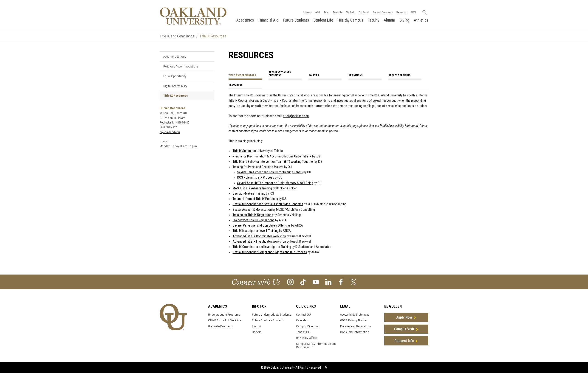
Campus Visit (404, 329)
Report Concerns (383, 12)
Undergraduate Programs (224, 314)
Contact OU (303, 314)
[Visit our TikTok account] (303, 282)
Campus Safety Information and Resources (316, 345)
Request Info (404, 341)
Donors (256, 332)
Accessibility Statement (354, 314)
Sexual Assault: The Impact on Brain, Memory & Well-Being (275, 183)
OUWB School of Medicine (224, 320)
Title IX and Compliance (177, 36)
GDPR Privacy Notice (353, 320)
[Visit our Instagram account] (290, 282)
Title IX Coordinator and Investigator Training (262, 247)
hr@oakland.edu (170, 132)
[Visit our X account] (354, 282)
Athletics (421, 20)
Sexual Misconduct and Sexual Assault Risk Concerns (268, 204)
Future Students (296, 20)
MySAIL (350, 12)
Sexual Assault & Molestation (252, 210)
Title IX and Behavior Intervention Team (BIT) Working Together (273, 162)
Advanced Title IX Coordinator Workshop (259, 236)
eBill (317, 12)
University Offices (306, 337)
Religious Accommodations (180, 66)
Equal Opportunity (174, 76)
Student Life (323, 20)
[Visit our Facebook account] (341, 282)
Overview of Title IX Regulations (253, 220)
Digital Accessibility (175, 86)
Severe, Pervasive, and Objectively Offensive (262, 225)
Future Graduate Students (268, 320)
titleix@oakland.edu (296, 116)
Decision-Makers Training (249, 194)
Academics (245, 20)
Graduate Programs (220, 326)
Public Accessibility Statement (399, 126)
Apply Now (404, 317)
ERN (413, 12)
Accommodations (174, 56)
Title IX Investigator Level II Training (255, 231)
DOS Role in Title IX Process (255, 177)
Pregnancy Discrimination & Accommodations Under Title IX (272, 156)
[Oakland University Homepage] (193, 16)
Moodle (337, 12)
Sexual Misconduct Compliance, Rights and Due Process (270, 252)
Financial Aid (268, 20)
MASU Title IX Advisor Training (252, 188)
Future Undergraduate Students (271, 314)
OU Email (364, 12)
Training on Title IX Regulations (253, 215)
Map (326, 12)
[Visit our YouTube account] (316, 282)
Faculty (373, 20)
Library (307, 12)
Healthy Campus (350, 20)
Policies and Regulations (355, 326)
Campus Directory (307, 326)
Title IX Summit (243, 151)
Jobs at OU (303, 332)
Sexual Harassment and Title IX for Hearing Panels (270, 172)
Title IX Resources (175, 95)
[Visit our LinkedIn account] (328, 282)
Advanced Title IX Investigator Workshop (259, 242)
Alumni (389, 20)
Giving (404, 20)
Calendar (301, 320)
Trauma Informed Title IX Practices (255, 199)
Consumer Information (354, 332)
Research (401, 12)
